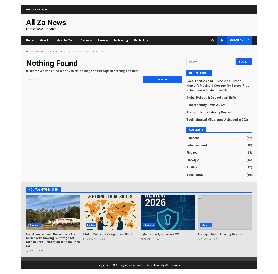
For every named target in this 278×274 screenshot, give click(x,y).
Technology (120, 40)
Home (30, 40)
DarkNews (152, 265)
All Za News (46, 22)
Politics (191, 167)
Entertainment (196, 145)
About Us (45, 40)
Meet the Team (65, 40)
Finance (103, 40)
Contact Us (141, 40)
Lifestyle (192, 160)
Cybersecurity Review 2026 (205, 105)
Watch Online (239, 40)
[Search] (212, 40)
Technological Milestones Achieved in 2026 (217, 119)
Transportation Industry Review (208, 112)
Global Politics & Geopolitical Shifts (211, 97)
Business (86, 40)
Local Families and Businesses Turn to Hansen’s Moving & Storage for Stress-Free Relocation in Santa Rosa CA (217, 85)
